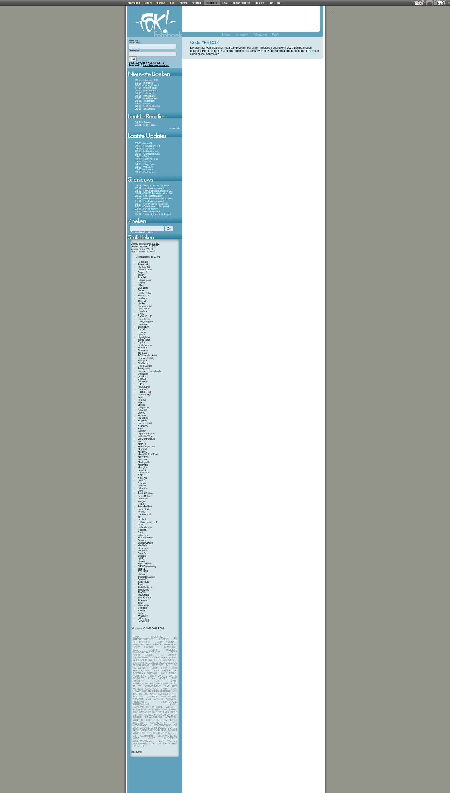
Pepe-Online (144, 496)
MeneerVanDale (146, 446)
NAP (140, 475)
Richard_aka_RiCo (148, 522)
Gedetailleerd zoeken (142, 232)
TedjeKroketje (145, 587)
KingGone (143, 420)
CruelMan (143, 311)
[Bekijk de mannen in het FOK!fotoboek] (244, 36)
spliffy (141, 558)
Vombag (142, 608)
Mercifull (142, 449)
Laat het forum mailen (156, 65)
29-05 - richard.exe (145, 95)
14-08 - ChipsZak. (145, 164)
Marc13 (142, 444)
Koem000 (143, 425)
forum (183, 3)
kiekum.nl (143, 418)
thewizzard (143, 595)
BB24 (140, 285)
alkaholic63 (144, 267)
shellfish (142, 545)
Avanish (142, 277)
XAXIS (141, 610)
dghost (141, 334)
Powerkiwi (143, 509)
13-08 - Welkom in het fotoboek (152, 185)
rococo (141, 524)
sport (148, 3)
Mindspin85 (144, 462)
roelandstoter (145, 527)
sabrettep (143, 535)
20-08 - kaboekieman (146, 151)
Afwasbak (143, 264)
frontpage (134, 3)
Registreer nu (156, 62)
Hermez (142, 389)
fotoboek (212, 3)
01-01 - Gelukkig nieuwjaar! (150, 201)
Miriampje (143, 465)
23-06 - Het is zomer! (146, 209)
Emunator (143, 350)
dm (271, 3)
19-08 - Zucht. (143, 156)
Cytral (141, 314)
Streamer (143, 574)
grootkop (142, 376)
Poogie (141, 501)
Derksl (141, 329)
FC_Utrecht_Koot (147, 355)
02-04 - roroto (142, 103)
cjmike (141, 303)
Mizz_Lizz (143, 467)
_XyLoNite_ (144, 621)
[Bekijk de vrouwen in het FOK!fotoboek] (262, 36)
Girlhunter (143, 373)
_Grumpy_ (143, 618)
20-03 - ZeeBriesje (145, 108)
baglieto (142, 282)
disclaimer (136, 752)
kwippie (142, 431)
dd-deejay (143, 324)
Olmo (140, 491)
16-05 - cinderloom (145, 101)
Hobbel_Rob (144, 392)
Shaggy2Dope (145, 543)
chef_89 (142, 301)
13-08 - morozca (144, 82)
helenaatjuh (144, 386)
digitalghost (144, 337)
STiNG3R (143, 571)
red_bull (142, 519)
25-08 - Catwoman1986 (147, 146)
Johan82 (142, 410)
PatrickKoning (145, 493)
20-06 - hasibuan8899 (146, 90)
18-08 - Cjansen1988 (146, 80)
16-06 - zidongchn (144, 93)
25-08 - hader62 (143, 143)
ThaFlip (142, 592)
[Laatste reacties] (154, 120)
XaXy (140, 613)
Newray (142, 483)
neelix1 (141, 480)
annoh (141, 275)
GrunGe (142, 379)
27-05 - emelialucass (146, 98)
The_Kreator (144, 597)
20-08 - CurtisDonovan (147, 154)
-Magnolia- (143, 262)
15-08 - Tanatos (143, 161)
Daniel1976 (144, 319)
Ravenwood (144, 514)
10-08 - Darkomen (145, 172)
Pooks (141, 504)
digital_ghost (144, 340)
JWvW (141, 412)
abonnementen (241, 3)
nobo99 (142, 485)
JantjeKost (143, 407)
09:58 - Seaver (143, 122)
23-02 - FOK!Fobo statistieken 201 (154, 190)
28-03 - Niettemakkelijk (147, 106)
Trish (140, 602)
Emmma (142, 347)
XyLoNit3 (143, 615)
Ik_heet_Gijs (144, 394)
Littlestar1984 (145, 436)
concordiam (144, 308)
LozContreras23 (146, 438)
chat (224, 3)
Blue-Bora (143, 288)
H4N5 (141, 384)
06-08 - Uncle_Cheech (147, 85)
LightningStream (146, 433)
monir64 (142, 470)
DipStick (142, 342)
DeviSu (142, 332)
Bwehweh (143, 298)
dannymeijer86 (145, 321)
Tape (140, 584)
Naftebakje (143, 472)
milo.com (143, 459)
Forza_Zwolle (145, 366)
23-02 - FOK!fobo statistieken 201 (153, 198)
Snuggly (142, 556)
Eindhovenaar (145, 345)
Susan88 (142, 579)
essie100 (142, 353)
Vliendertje (143, 605)
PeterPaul (143, 498)
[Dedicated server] (419, 3)
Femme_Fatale (146, 358)
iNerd (140, 397)
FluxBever (143, 363)
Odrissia (142, 488)
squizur (142, 561)
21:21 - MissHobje (145, 125)
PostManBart (145, 506)
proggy (141, 511)
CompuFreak (145, 306)
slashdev (142, 550)
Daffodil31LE (145, 316)
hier (311, 50)
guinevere (143, 381)
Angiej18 (142, 272)
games (161, 3)
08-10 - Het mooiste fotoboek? (151, 203)
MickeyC (142, 452)
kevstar (142, 415)
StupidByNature (146, 576)
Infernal (142, 399)
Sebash (142, 540)
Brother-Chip (144, 293)
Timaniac (143, 600)
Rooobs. (142, 530)
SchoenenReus (146, 537)
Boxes (141, 290)
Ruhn (140, 532)
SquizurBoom (145, 563)
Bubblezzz (143, 295)
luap (140, 441)
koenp (141, 428)
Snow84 (142, 553)
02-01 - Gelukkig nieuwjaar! (150, 188)
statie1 (141, 569)
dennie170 (143, 327)
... (153, 122)
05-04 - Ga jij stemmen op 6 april (153, 214)
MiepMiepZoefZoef (148, 454)
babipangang (144, 280)
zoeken (260, 3)
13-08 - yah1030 (144, 167)
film (172, 3)
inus (140, 402)
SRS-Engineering (147, 566)
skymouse (143, 548)
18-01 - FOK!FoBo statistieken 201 (154, 193)
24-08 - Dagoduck (144, 148)
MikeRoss (143, 457)
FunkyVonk (144, 368)
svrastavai (143, 582)
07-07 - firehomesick (146, 88)
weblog (196, 3)
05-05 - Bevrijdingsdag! (147, 211)
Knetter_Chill (145, 423)
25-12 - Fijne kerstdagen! (148, 196)
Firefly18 (142, 360)
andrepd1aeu (145, 269)
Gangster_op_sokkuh (149, 371)
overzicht (175, 128)
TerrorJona (143, 589)
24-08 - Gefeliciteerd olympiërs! (152, 206)
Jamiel (141, 405)
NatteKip (142, 478)
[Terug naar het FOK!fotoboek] (228, 36)
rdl (139, 517)
